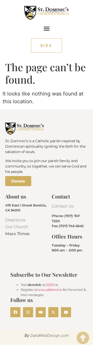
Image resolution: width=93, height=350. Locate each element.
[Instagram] (28, 312)
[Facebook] (15, 312)
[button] (46, 28)
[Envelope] (66, 312)
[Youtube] (41, 312)
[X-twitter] (53, 312)
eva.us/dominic (50, 290)
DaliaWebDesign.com (49, 335)
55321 (50, 285)
